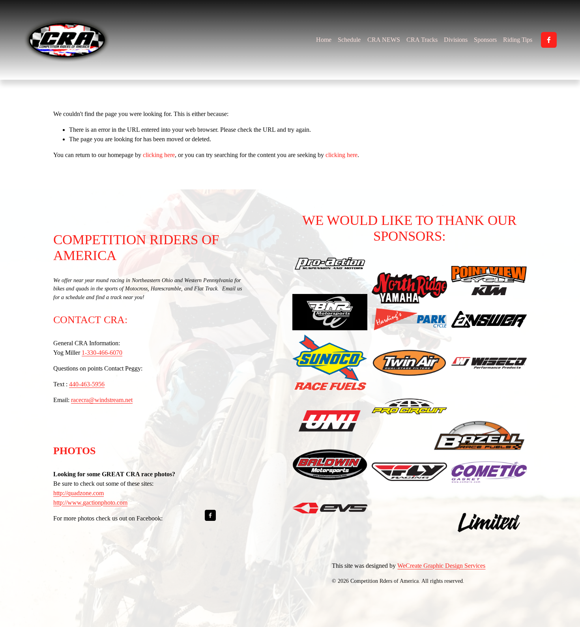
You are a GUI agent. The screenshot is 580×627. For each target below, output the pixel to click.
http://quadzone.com (78, 493)
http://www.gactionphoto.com (90, 502)
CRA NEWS (383, 39)
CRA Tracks (422, 39)
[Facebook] (549, 40)
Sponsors (485, 39)
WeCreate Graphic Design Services (441, 565)
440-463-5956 (87, 384)
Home (323, 39)
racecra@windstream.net (102, 400)
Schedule (349, 39)
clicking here (159, 155)
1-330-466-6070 (102, 352)
